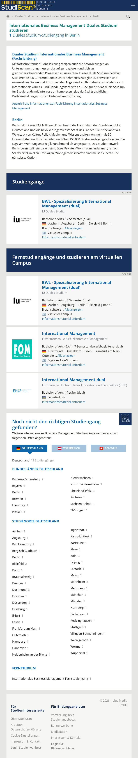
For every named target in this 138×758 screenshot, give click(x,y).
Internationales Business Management (64, 16)
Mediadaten (59, 732)
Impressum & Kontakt (25, 741)
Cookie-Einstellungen (25, 735)
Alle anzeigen (72, 228)
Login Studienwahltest (26, 748)
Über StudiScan (21, 719)
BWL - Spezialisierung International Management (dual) (76, 203)
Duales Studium (24, 16)
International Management (68, 333)
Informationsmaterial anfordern (64, 237)
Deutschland (32, 448)
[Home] (7, 16)
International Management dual (73, 379)
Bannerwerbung (62, 726)
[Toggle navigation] (133, 5)
